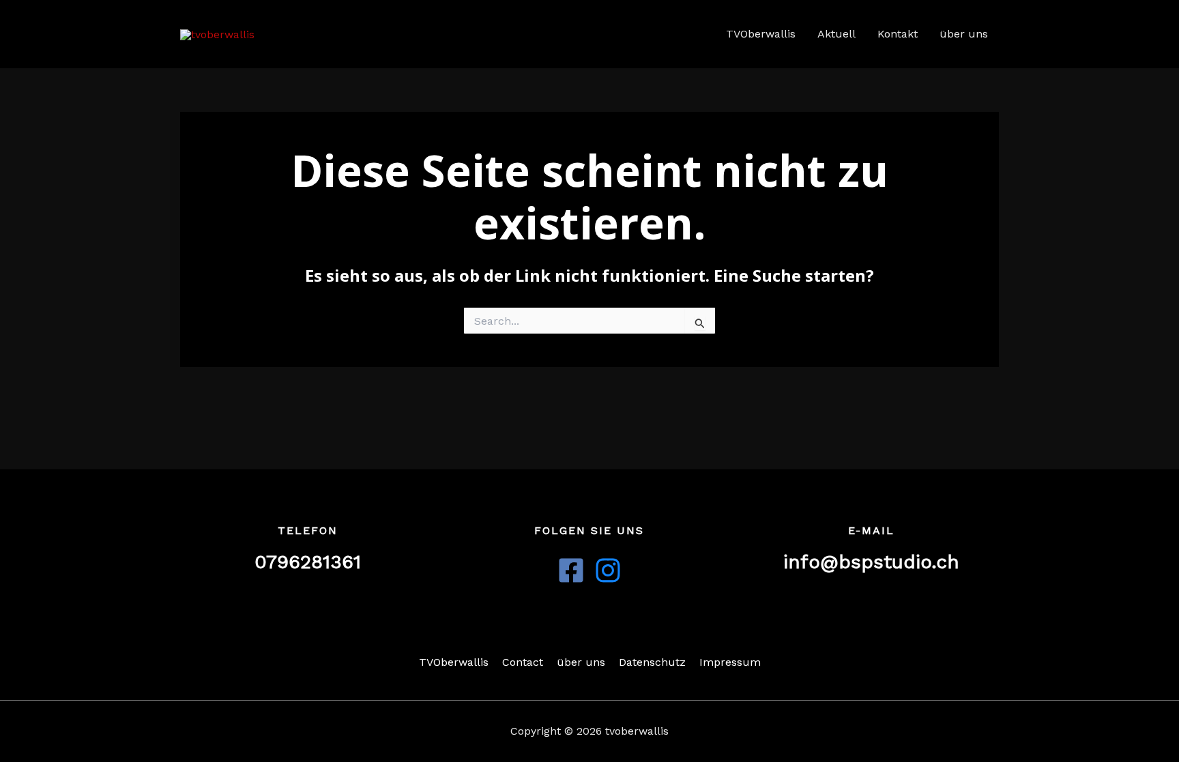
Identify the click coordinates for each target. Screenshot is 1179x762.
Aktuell (836, 33)
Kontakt (897, 33)
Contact (522, 662)
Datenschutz (652, 662)
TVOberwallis (761, 33)
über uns (964, 33)
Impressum (730, 662)
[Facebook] (571, 570)
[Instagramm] (608, 570)
